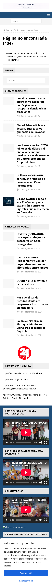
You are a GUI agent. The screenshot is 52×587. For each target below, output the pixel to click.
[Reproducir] (6, 442)
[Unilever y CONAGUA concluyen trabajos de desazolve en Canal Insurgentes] (8, 178)
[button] (48, 14)
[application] (26, 432)
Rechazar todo (26, 580)
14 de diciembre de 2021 (30, 271)
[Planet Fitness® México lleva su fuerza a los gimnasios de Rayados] (8, 128)
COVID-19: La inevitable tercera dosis (32, 282)
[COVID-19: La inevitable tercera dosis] (8, 283)
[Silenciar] (40, 442)
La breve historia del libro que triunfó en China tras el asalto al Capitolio (31, 326)
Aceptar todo (26, 573)
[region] (26, 562)
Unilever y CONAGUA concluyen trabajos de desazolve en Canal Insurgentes (31, 180)
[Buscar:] (26, 21)
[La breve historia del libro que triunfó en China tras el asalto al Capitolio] (8, 323)
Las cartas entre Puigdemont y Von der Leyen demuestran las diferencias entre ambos (32, 262)
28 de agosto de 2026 (29, 116)
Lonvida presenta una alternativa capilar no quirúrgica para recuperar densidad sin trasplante (31, 105)
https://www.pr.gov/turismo (15, 379)
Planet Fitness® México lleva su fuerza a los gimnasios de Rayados (32, 128)
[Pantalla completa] (45, 442)
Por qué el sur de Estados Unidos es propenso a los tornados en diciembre (32, 302)
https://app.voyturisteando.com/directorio (22, 373)
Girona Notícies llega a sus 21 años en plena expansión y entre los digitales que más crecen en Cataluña (33, 205)
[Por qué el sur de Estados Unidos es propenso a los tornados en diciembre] (8, 300)
